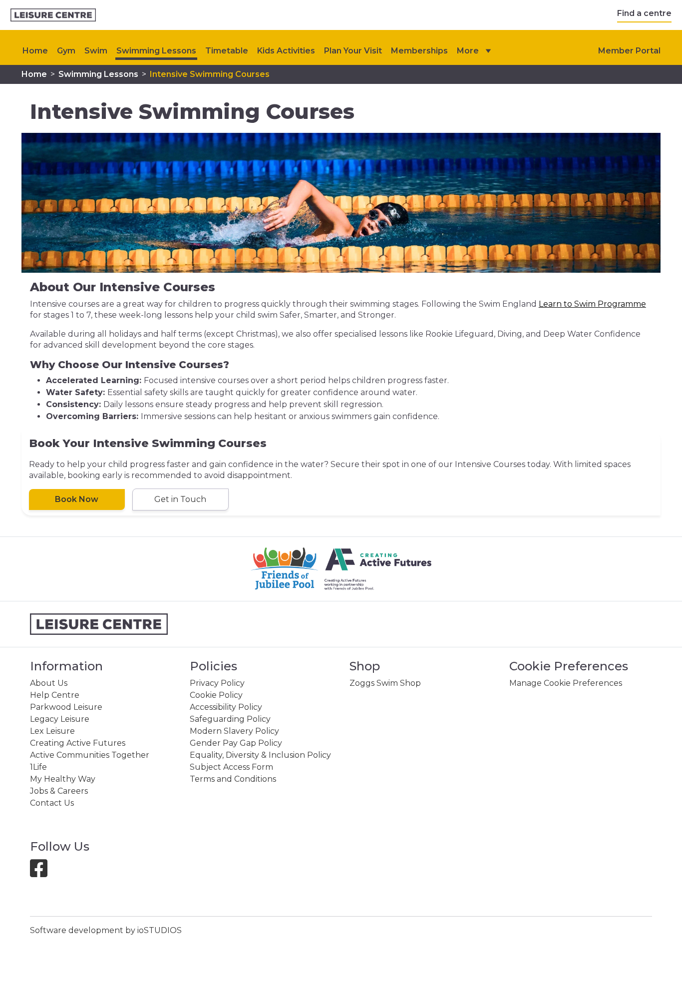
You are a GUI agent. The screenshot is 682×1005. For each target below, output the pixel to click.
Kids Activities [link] (286, 50)
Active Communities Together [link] (89, 755)
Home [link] (34, 74)
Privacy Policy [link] (217, 683)
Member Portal (629, 50)
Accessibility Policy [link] (226, 707)
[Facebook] (42, 873)
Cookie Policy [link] (216, 695)
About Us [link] (48, 683)
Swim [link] (95, 50)
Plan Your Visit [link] (353, 50)
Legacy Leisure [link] (59, 719)
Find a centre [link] (644, 13)
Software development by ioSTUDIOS (106, 930)
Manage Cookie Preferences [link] (565, 683)
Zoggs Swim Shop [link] (385, 683)
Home (35, 50)
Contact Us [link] (52, 803)
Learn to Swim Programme (592, 304)
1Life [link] (38, 767)
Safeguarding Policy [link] (230, 719)
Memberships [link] (419, 50)
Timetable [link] (226, 50)
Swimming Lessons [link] (156, 50)
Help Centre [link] (54, 695)
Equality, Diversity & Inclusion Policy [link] (260, 755)
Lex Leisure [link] (52, 731)
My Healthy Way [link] (62, 779)
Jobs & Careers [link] (59, 791)
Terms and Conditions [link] (233, 779)
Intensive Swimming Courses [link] (210, 74)
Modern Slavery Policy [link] (234, 731)
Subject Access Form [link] (231, 767)
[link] (53, 15)
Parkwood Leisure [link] (66, 707)
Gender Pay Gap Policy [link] (236, 743)
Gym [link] (66, 50)
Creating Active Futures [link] (77, 743)
